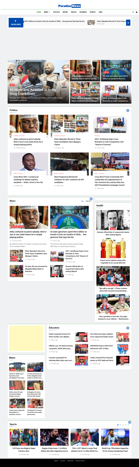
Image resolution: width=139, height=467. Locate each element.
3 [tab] (123, 424)
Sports (93, 12)
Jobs (100, 12)
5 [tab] (128, 424)
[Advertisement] (69, 43)
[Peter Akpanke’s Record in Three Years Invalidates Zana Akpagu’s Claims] (64, 22)
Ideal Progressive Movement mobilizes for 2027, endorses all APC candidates (69, 179)
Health (74, 12)
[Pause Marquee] (128, 23)
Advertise (70, 461)
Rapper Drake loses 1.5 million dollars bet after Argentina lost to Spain (54, 451)
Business (83, 12)
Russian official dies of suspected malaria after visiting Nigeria (75, 268)
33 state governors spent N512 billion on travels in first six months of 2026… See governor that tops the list (68, 234)
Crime (13, 275)
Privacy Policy (80, 461)
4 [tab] (125, 424)
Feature (106, 72)
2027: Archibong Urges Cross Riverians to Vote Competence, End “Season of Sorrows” (115, 101)
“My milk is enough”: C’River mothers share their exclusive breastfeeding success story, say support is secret (113, 290)
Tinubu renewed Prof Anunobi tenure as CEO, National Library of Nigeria (102, 360)
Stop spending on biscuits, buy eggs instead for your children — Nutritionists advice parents (113, 319)
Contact (62, 461)
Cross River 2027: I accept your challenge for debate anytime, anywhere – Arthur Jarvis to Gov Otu (28, 179)
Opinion (75, 72)
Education (83, 334)
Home (39, 12)
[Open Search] (133, 12)
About (56, 461)
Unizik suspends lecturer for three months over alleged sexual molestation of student (60, 336)
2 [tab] (120, 424)
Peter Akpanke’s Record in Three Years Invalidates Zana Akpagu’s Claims (96, 21)
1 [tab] (117, 424)
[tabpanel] (24, 442)
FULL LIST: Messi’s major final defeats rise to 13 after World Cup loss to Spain (84, 451)
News (46, 12)
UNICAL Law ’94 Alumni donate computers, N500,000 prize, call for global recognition (61, 348)
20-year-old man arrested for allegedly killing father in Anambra (36, 268)
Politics (56, 12)
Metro (65, 12)
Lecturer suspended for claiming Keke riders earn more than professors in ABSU (61, 360)
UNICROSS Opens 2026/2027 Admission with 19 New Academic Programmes (101, 348)
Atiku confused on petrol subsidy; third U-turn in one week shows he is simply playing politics (28, 142)
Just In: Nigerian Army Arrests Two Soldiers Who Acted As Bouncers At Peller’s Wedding (33, 94)
